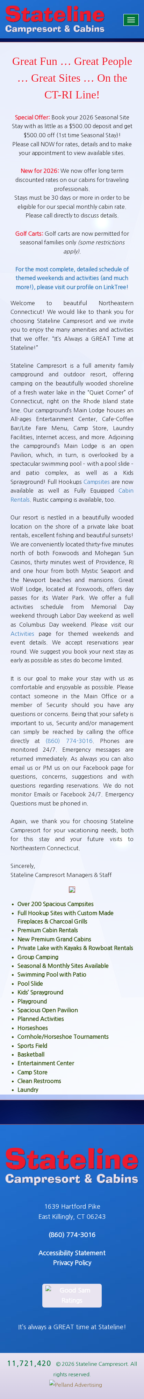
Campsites (97, 482)
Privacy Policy (72, 1263)
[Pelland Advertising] (72, 1384)
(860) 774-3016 (68, 741)
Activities (22, 633)
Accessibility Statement (72, 1253)
